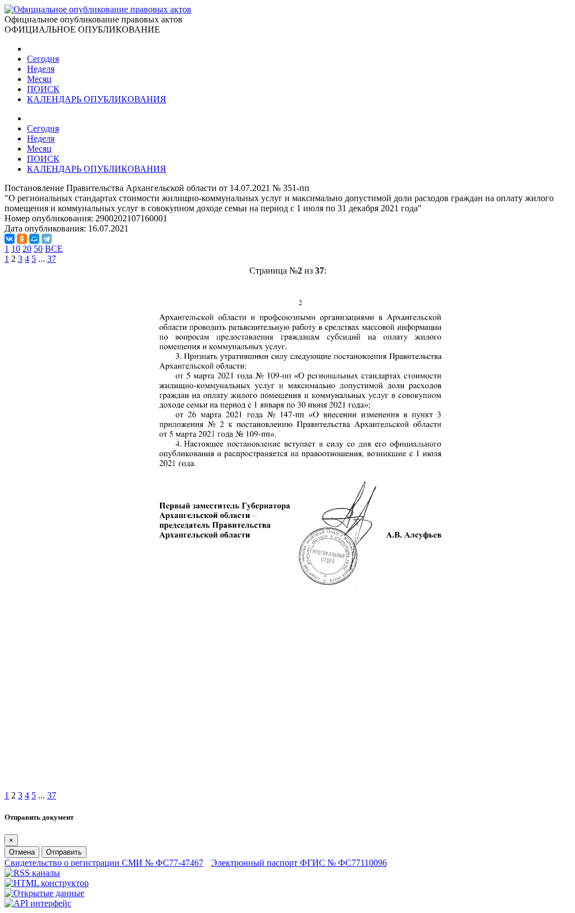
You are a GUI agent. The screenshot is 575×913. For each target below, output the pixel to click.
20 (26, 248)
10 (15, 248)
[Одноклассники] (22, 239)
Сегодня (43, 58)
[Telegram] (47, 239)
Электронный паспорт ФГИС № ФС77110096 (299, 862)
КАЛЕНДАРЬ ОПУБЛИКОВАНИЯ (96, 99)
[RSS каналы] (32, 873)
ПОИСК (43, 89)
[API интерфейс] (37, 903)
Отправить (64, 852)
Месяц (39, 79)
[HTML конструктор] (46, 883)
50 (38, 248)
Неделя (40, 69)
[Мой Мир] (34, 239)
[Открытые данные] (44, 893)
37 (51, 259)
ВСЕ (54, 248)
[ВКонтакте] (9, 239)
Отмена (22, 852)
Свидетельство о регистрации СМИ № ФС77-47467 (103, 862)
